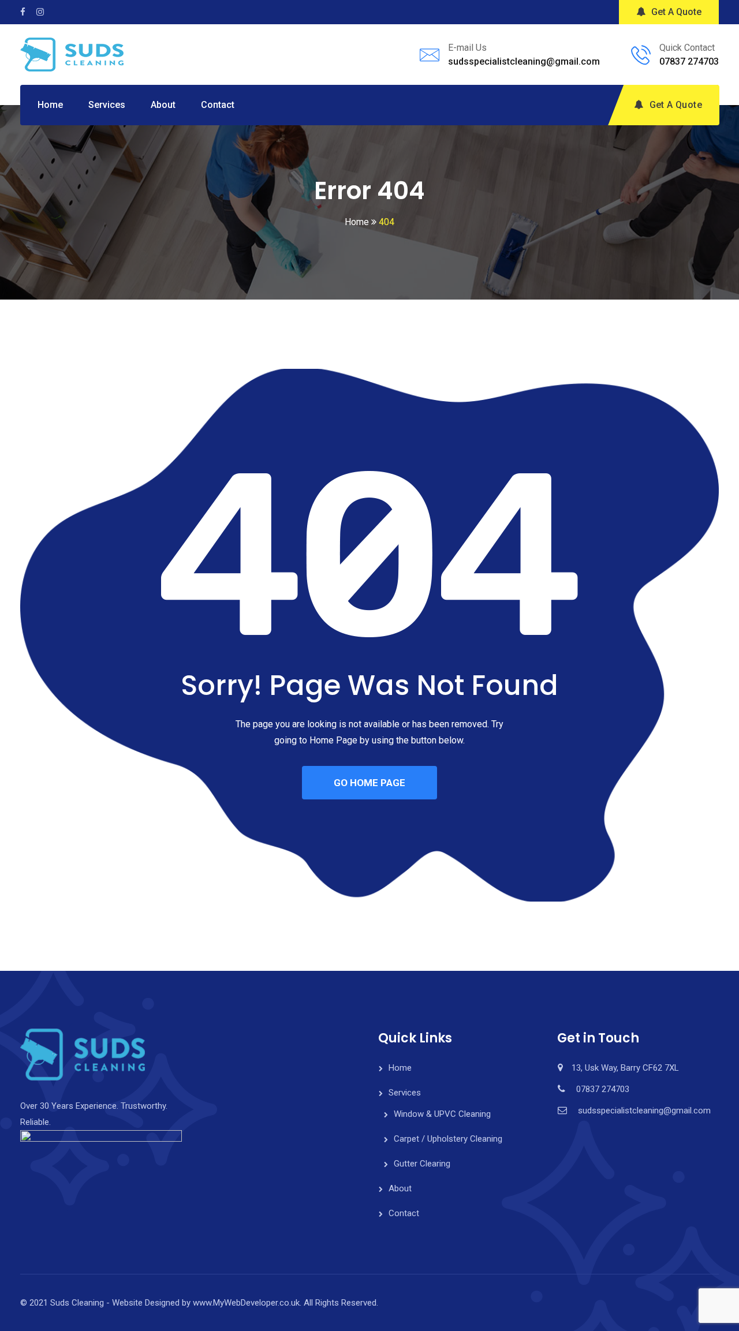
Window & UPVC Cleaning (442, 1114)
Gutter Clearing (422, 1163)
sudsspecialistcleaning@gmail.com (524, 61)
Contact (217, 104)
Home (50, 104)
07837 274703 (689, 61)
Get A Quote (676, 11)
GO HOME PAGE (369, 782)
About (163, 104)
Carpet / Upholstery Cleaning (448, 1139)
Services (106, 104)
